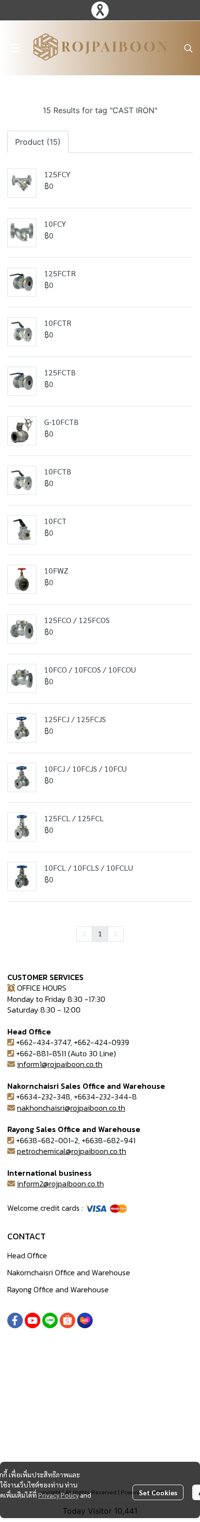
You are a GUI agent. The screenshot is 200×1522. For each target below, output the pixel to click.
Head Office (27, 1255)
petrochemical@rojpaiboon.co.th (71, 1151)
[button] (188, 48)
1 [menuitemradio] (100, 933)
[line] (50, 1320)
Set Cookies (158, 1492)
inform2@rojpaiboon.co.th (60, 1183)
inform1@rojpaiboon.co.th (59, 1064)
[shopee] (67, 1320)
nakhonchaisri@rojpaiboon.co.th (71, 1108)
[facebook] (15, 1320)
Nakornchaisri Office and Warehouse (68, 1272)
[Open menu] (14, 48)
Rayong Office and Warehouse (58, 1289)
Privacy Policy (58, 1494)
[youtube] (32, 1320)
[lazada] (85, 1320)
